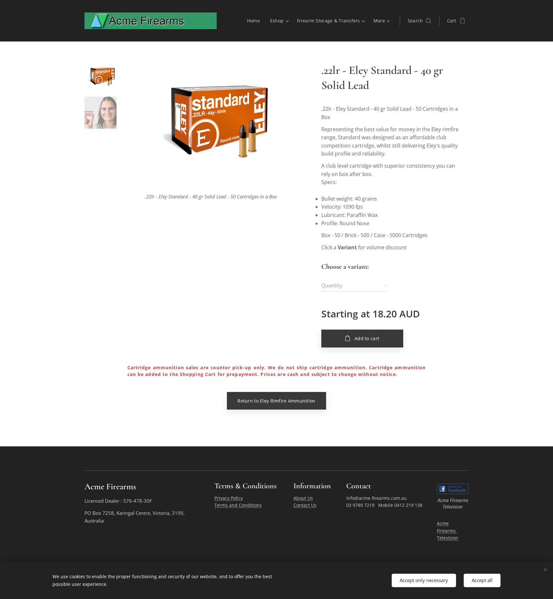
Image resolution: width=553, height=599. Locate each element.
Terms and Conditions (238, 505)
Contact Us (305, 505)
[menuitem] (255, 21)
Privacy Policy (228, 498)
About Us (303, 498)
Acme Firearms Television (447, 530)
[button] (419, 21)
